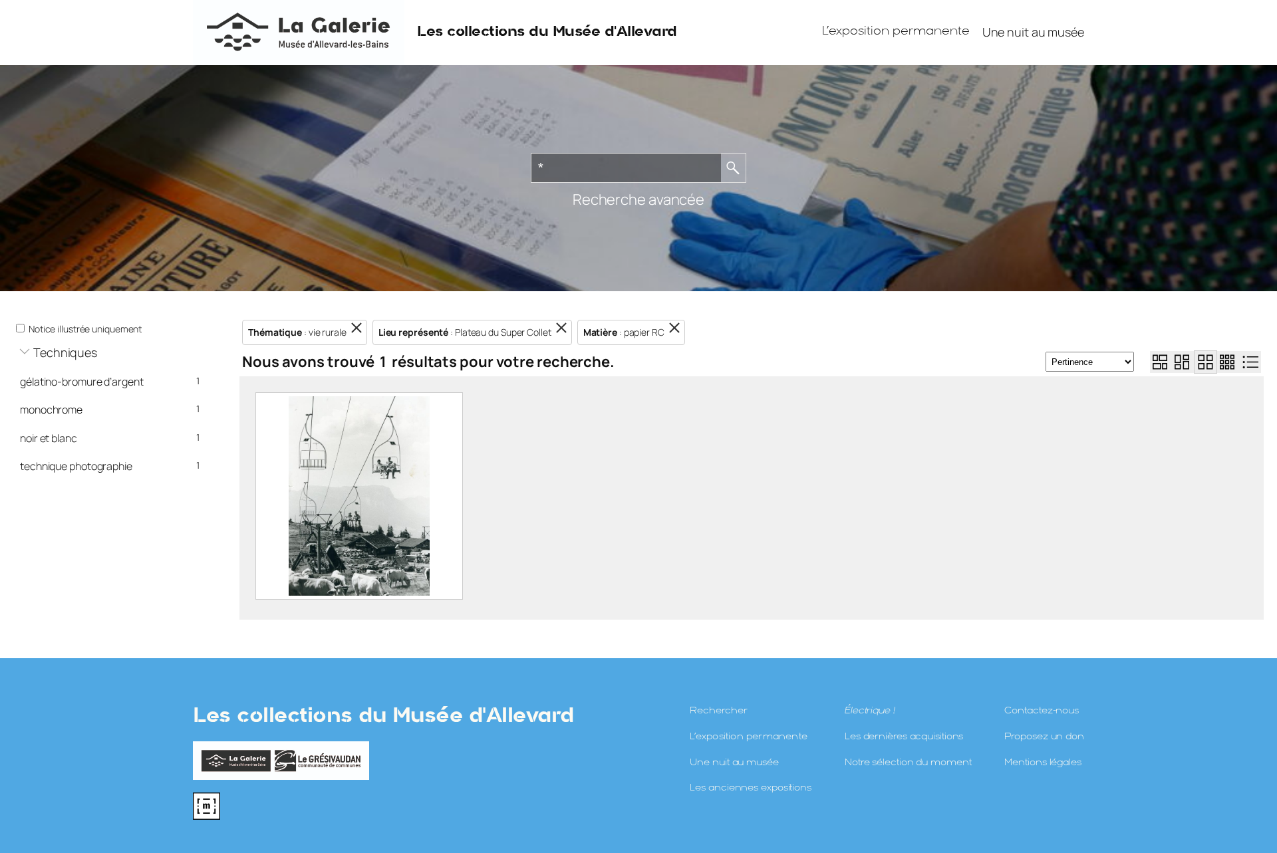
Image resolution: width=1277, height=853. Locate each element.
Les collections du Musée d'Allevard (547, 32)
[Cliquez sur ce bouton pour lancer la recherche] (733, 168)
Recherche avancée (638, 199)
